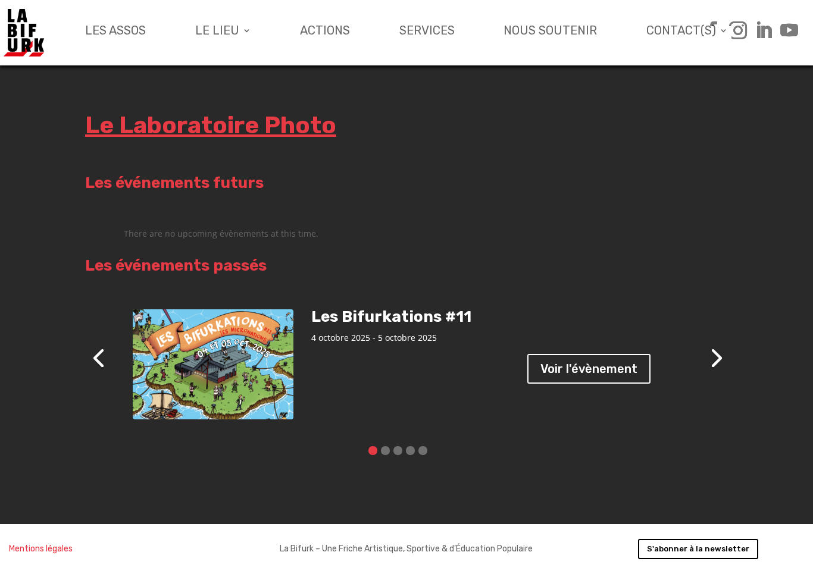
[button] (372, 450)
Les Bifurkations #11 (391, 317)
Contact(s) (681, 31)
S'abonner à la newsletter (698, 548)
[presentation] (98, 357)
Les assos (115, 31)
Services (427, 31)
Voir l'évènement (588, 369)
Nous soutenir (550, 31)
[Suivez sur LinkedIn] (759, 30)
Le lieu (217, 31)
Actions (325, 31)
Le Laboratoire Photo (210, 125)
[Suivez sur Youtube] (784, 30)
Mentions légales (41, 549)
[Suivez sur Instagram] (733, 30)
